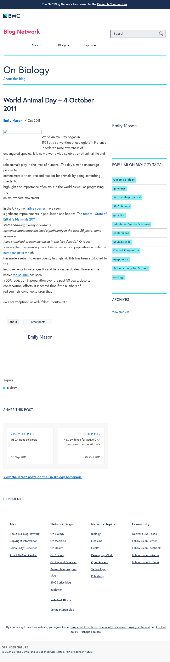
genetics (119, 215)
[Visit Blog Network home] (22, 33)
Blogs (62, 45)
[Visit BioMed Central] (11, 17)
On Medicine (58, 541)
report (87, 214)
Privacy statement (139, 627)
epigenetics (121, 259)
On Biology (26, 70)
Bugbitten (56, 589)
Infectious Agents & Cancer (131, 224)
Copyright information (23, 541)
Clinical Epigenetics (126, 250)
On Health (56, 548)
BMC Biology (121, 206)
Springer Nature (83, 652)
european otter (13, 252)
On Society (57, 555)
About (36, 45)
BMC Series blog (60, 582)
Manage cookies (90, 632)
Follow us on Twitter (144, 541)
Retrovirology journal (127, 197)
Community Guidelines (23, 548)
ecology (118, 277)
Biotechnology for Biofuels (130, 268)
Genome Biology (124, 179)
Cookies (161, 627)
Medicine (96, 541)
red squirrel (21, 275)
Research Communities (112, 4)
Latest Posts (37, 321)
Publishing (97, 576)
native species (36, 208)
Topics (88, 45)
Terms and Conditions (83, 627)
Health (95, 548)
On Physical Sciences (63, 562)
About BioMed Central (23, 555)
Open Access (99, 562)
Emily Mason (40, 337)
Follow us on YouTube (145, 562)
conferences (121, 233)
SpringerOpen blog (62, 609)
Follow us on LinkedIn (145, 555)
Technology (98, 569)
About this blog (14, 79)
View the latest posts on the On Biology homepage (42, 477)
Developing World (102, 555)
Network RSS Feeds (144, 534)
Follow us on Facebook (146, 548)
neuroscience (122, 242)
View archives (120, 312)
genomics (119, 188)
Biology (12, 387)
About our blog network (25, 534)
